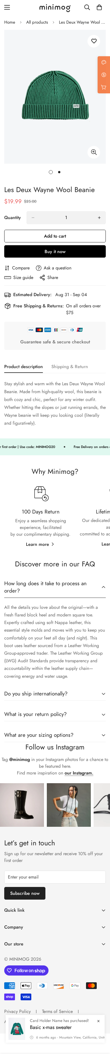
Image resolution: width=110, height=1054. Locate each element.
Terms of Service (57, 1011)
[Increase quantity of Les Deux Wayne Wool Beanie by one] (99, 217)
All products (37, 22)
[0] (99, 7)
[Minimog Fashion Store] (55, 7)
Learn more (37, 544)
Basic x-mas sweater (51, 1027)
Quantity (12, 217)
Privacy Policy (17, 1011)
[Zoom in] (93, 152)
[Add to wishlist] (93, 41)
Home (9, 22)
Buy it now (55, 251)
